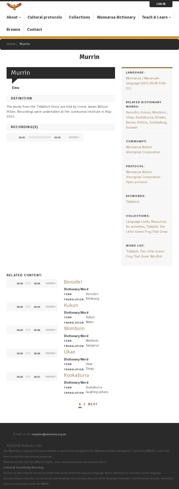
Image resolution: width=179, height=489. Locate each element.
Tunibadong (157, 122)
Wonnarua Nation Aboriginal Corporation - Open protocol (144, 177)
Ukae (130, 117)
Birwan (160, 117)
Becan (130, 122)
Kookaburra (144, 117)
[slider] (39, 137)
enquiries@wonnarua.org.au (49, 434)
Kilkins (142, 122)
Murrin (25, 44)
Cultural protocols (45, 17)
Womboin (159, 112)
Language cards (137, 221)
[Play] (35, 285)
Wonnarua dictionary (116, 17)
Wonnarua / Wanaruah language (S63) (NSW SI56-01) (146, 83)
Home (11, 44)
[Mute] (65, 137)
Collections (79, 17)
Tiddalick (132, 202)
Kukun (145, 112)
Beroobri (132, 112)
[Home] (16, 6)
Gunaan (132, 127)
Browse (13, 29)
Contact (34, 29)
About (13, 17)
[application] (45, 137)
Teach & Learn (155, 17)
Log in (161, 4)
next (93, 404)
